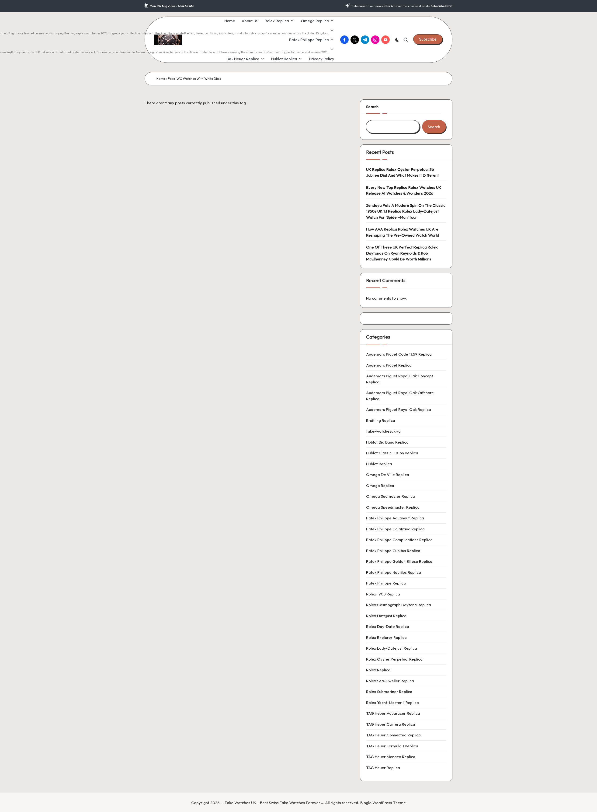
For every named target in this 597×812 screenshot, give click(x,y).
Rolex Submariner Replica (389, 691)
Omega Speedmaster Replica (393, 507)
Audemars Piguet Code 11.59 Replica (399, 354)
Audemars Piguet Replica (389, 365)
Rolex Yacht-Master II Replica (392, 702)
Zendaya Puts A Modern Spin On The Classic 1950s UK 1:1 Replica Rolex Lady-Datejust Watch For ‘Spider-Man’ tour (405, 211)
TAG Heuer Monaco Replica (390, 756)
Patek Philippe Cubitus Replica (393, 550)
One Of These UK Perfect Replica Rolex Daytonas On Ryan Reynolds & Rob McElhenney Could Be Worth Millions (402, 253)
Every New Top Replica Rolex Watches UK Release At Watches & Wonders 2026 (403, 190)
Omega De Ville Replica (387, 474)
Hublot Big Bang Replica (387, 442)
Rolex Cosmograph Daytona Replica (398, 604)
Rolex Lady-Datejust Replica (391, 648)
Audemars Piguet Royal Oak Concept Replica (399, 378)
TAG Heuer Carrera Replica (390, 724)
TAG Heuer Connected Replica (393, 734)
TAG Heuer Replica (383, 767)
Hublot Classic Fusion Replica (392, 452)
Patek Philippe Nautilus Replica (393, 572)
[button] (427, 39)
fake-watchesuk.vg (383, 431)
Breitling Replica (380, 420)
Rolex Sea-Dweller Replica (390, 680)
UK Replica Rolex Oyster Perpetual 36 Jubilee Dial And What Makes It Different (402, 172)
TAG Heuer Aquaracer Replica (393, 713)
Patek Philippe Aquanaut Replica (395, 517)
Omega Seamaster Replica (390, 496)
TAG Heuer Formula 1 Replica (392, 745)
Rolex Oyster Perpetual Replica (394, 659)
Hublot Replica (379, 463)
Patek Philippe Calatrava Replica (395, 528)
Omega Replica (380, 485)
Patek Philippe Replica (386, 583)
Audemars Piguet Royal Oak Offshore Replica (400, 395)
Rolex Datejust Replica (386, 615)
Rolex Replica (378, 669)
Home (160, 79)
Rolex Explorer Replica (386, 637)
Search (372, 106)
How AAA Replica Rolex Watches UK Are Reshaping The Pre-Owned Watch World (402, 232)
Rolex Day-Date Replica (387, 626)
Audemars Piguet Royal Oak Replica (398, 409)
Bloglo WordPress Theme (383, 802)
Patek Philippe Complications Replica (399, 539)
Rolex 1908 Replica (383, 594)
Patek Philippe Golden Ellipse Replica (399, 561)
